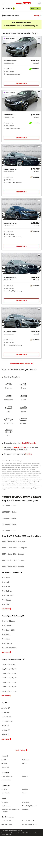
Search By (4, 760)
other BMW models (28, 443)
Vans (8, 435)
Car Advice (4, 763)
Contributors (25, 789)
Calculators (4, 789)
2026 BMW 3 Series (9, 531)
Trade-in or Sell (26, 760)
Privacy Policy (26, 802)
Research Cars (5, 767)
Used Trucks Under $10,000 (29, 824)
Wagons (23, 412)
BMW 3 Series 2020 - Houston (13, 560)
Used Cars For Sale (6, 821)
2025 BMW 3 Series (9, 524)
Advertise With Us (6, 780)
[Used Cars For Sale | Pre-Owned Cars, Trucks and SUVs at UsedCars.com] (23, 3)
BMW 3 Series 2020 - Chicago (13, 554)
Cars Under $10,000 (7, 824)
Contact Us (25, 776)
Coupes (23, 388)
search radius (19, 447)
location (28, 454)
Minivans (23, 423)
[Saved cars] (39, 3)
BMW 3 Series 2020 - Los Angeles (14, 548)
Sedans (23, 400)
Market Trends (5, 793)
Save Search (35, 8)
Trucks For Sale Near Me (28, 821)
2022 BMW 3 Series (9, 506)
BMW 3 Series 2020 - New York (13, 541)
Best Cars (24, 763)
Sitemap (24, 793)
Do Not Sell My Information (29, 806)
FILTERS (9, 8)
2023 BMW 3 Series (9, 512)
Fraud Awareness (6, 806)
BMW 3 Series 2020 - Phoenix (13, 566)
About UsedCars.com (7, 776)
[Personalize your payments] (38, 63)
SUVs (8, 412)
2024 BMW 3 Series (9, 518)
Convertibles (8, 400)
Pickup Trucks (8, 423)
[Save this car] (39, 38)
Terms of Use (5, 802)
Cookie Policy (25, 809)
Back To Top (20, 750)
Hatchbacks (8, 388)
